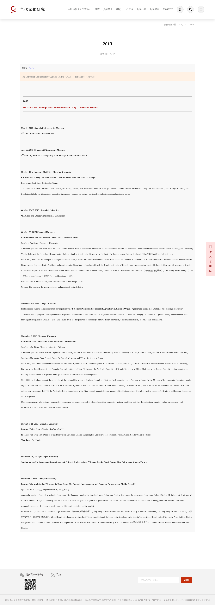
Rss (58, 575)
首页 (181, 25)
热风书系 (154, 9)
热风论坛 (141, 9)
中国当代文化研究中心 (79, 9)
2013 (192, 25)
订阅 (186, 580)
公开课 (129, 9)
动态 (97, 9)
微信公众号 (34, 575)
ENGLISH (168, 9)
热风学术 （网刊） (113, 9)
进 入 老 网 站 (210, 261)
